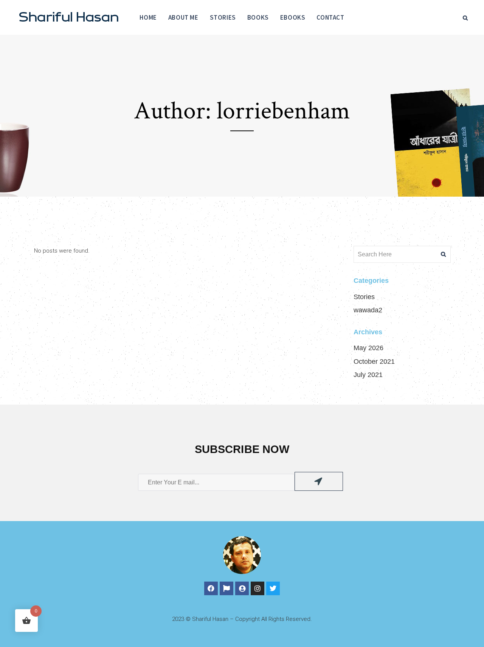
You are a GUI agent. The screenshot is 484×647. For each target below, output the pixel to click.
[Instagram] (257, 588)
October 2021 (374, 361)
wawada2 (368, 310)
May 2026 (368, 348)
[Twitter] (273, 588)
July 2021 (368, 375)
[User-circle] (242, 588)
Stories (364, 297)
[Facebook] (211, 588)
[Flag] (226, 588)
